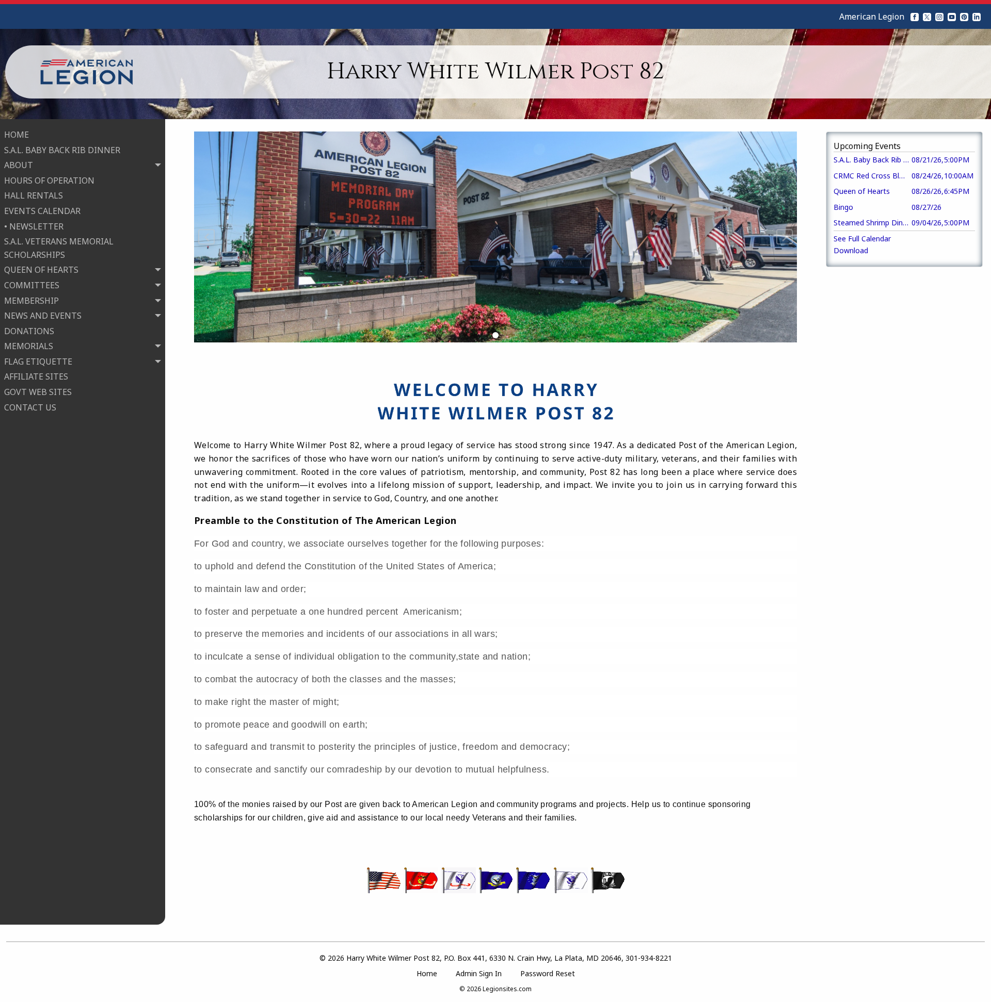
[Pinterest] (964, 16)
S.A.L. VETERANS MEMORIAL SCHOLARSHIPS (59, 248)
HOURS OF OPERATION (49, 180)
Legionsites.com (507, 988)
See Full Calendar (862, 238)
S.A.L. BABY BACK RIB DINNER (62, 150)
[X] (927, 16)
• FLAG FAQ (35, 422)
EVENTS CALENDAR (42, 211)
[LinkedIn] (976, 16)
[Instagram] (939, 16)
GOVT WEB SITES (38, 392)
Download (851, 250)
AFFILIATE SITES (36, 376)
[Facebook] (914, 16)
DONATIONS (29, 331)
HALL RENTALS (33, 195)
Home (427, 973)
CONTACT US (30, 407)
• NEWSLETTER (33, 226)
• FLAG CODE (38, 437)
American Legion (871, 16)
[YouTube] (952, 16)
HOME (16, 134)
